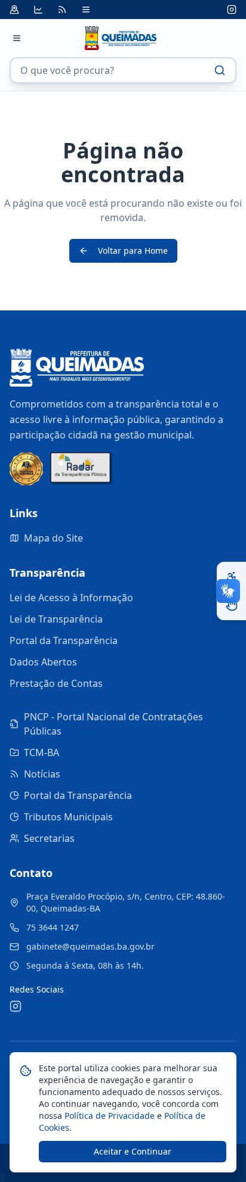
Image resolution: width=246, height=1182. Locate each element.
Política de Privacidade (108, 1115)
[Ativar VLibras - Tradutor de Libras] (231, 605)
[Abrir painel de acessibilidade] (231, 576)
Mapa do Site (53, 538)
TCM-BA (41, 752)
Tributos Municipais (68, 816)
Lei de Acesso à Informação (71, 597)
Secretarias (49, 838)
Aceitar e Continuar (132, 1151)
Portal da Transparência (64, 640)
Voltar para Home (133, 250)
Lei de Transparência (56, 619)
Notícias (42, 773)
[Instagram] (231, 9)
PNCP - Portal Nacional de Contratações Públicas (113, 724)
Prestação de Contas (56, 683)
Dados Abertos (43, 661)
